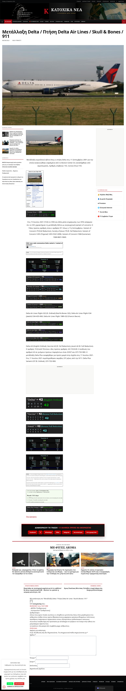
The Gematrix (31, 517)
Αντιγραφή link (91, 532)
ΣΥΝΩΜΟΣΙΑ (66, 21)
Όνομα (33, 658)
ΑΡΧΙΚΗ (43, 681)
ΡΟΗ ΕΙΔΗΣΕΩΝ (8, 21)
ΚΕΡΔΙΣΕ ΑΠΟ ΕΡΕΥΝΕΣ (74, 681)
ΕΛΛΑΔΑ (41, 21)
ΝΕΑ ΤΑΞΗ (52, 21)
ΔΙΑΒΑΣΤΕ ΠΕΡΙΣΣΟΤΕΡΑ (15, 686)
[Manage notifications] (4, 686)
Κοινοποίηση (78, 532)
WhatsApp (48, 532)
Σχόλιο (33, 635)
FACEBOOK (112, 1)
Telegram (66, 532)
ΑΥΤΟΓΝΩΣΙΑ (77, 21)
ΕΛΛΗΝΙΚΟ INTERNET (17, 21)
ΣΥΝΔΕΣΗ (79, 1)
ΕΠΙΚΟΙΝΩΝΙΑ (106, 1)
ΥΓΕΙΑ (72, 21)
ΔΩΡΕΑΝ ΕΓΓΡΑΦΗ (86, 1)
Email (32, 662)
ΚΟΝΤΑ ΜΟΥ (25, 21)
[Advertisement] (59, 381)
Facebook (33, 532)
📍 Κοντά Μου (103, 212)
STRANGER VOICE (59, 21)
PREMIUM (99, 1)
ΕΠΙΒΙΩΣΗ (83, 21)
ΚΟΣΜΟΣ (47, 21)
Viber (57, 532)
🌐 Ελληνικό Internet (105, 207)
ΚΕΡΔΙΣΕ (93, 1)
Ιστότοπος (33, 666)
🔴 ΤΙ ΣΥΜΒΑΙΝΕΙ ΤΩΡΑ (34, 21)
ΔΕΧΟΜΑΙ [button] (10, 683)
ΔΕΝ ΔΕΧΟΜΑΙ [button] (19, 683)
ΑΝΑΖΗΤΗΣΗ (121, 1)
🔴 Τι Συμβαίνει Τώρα (105, 216)
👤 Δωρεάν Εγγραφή (105, 199)
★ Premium (102, 203)
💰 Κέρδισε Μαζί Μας (105, 194)
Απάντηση (33, 628)
